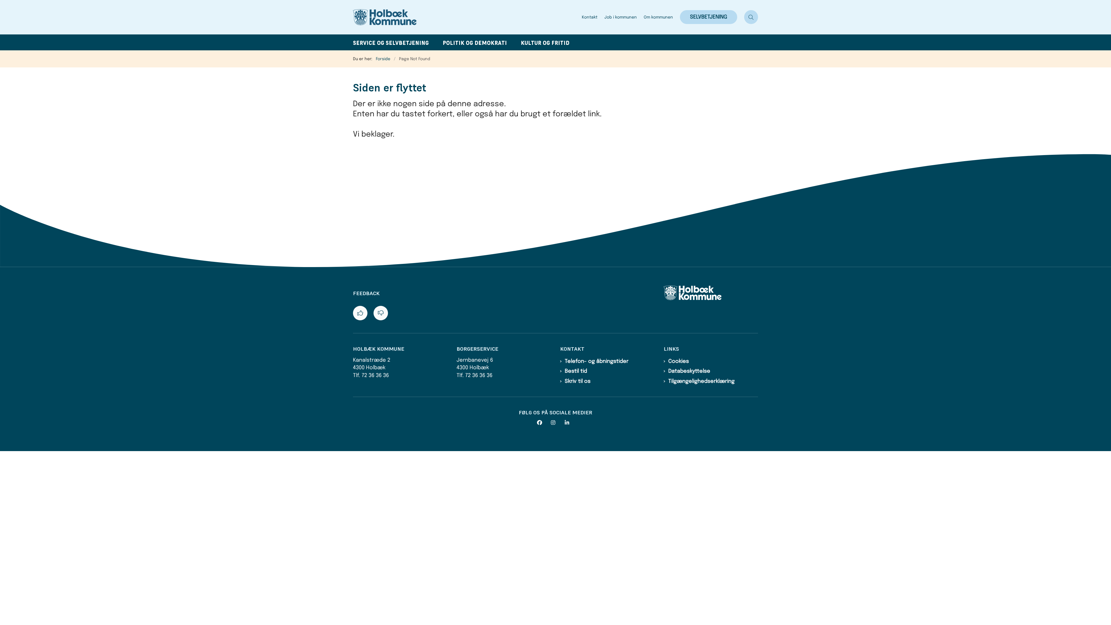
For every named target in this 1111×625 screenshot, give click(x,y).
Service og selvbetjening (391, 43)
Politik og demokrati (475, 43)
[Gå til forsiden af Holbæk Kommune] (465, 17)
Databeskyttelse (689, 371)
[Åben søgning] (751, 17)
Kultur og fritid (545, 43)
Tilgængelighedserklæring (701, 381)
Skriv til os (578, 381)
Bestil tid (576, 371)
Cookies (678, 361)
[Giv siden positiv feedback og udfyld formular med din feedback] (360, 313)
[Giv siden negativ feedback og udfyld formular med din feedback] (381, 313)
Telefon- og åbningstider (596, 361)
